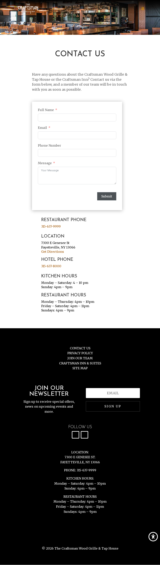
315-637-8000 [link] (51, 266)
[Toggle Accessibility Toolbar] (153, 536)
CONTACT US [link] (80, 348)
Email (42, 128)
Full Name (46, 110)
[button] (142, 10)
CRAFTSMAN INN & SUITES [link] (80, 363)
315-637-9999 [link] (51, 226)
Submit (106, 196)
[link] (28, 7)
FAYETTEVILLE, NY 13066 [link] (80, 462)
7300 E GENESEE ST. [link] (80, 457)
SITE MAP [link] (80, 368)
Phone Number (49, 145)
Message (45, 163)
